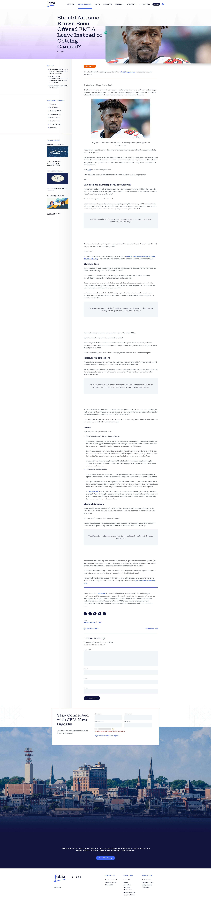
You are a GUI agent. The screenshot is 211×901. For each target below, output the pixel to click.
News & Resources (84, 4)
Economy (53, 104)
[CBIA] (51, 4)
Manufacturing (55, 114)
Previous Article (92, 629)
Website (86, 688)
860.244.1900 (109, 885)
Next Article (150, 629)
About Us (70, 4)
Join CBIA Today (105, 858)
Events (97, 4)
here (89, 170)
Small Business (55, 124)
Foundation (107, 4)
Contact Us (127, 880)
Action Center (146, 880)
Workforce (53, 128)
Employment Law (89, 622)
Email (86, 678)
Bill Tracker (145, 887)
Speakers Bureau (128, 895)
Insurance (118, 4)
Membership (131, 4)
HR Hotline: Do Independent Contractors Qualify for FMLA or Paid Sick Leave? (59, 79)
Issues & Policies (56, 111)
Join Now (156, 4)
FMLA (99, 622)
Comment (87, 650)
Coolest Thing (145, 4)
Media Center (55, 118)
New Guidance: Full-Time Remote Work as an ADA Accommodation (59, 71)
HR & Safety (54, 107)
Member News (55, 121)
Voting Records (147, 885)
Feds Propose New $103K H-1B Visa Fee (59, 87)
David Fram (93, 491)
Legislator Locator (148, 882)
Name (86, 669)
